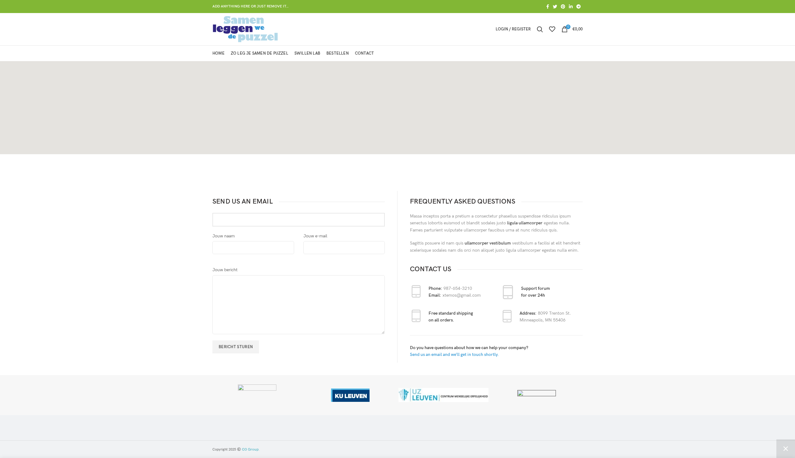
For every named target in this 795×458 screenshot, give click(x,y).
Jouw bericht (225, 269)
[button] (397, 104)
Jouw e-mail (315, 236)
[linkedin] (571, 6)
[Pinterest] (563, 6)
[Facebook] (547, 6)
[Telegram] (579, 6)
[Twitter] (555, 6)
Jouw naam (223, 236)
